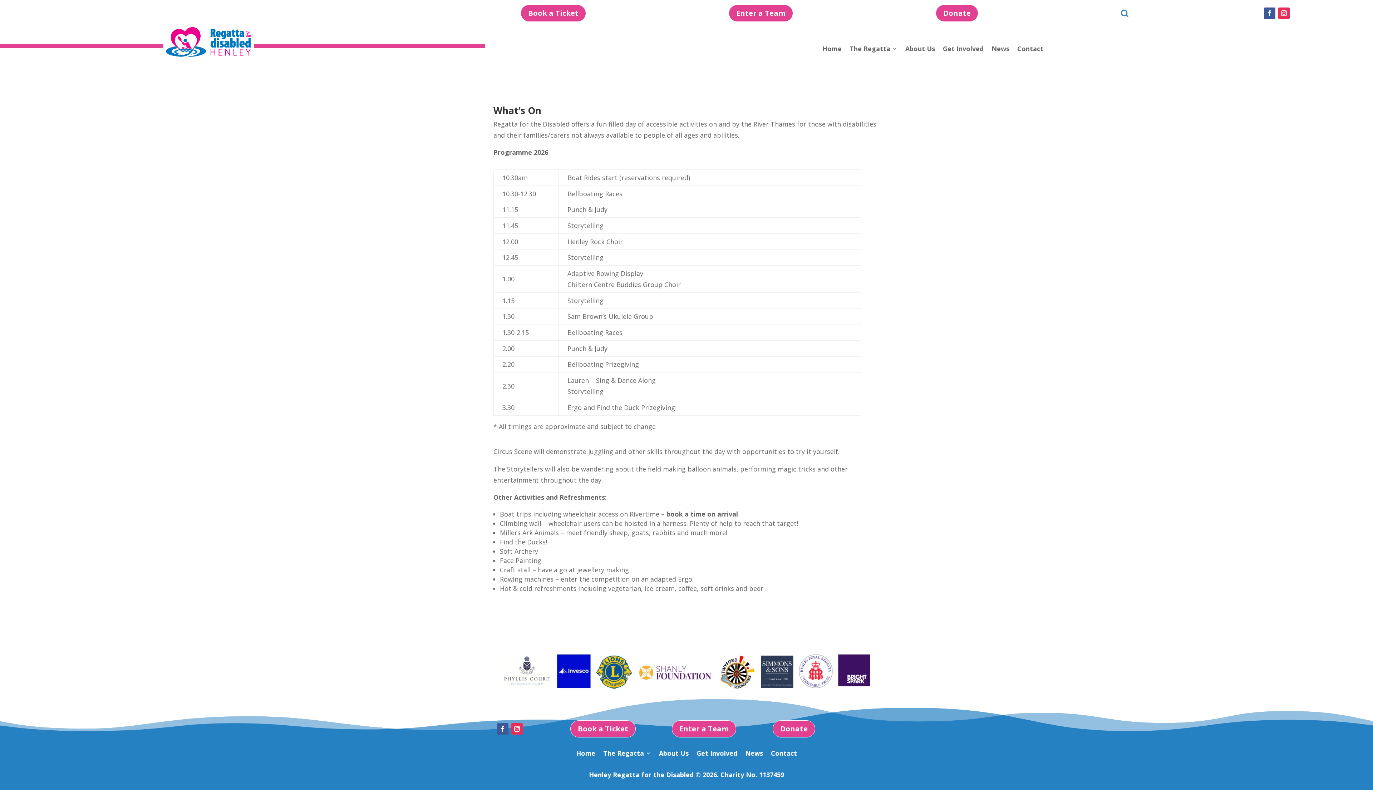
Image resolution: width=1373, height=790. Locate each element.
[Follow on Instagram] (1284, 13)
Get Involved (963, 49)
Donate (957, 13)
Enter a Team (761, 13)
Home (832, 49)
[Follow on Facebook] (1269, 13)
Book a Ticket (553, 13)
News (1000, 49)
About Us (920, 49)
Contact (1030, 49)
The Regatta (870, 49)
